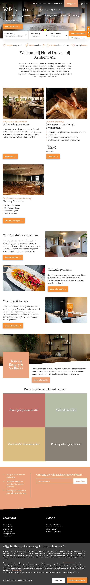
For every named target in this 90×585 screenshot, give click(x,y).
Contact (49, 3)
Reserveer (9, 156)
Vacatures (41, 3)
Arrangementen (24, 15)
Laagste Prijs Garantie (53, 531)
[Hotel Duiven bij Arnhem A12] (31, 12)
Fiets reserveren (8, 536)
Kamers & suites (12, 27)
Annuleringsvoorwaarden (54, 527)
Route (56, 3)
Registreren (83, 3)
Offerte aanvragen (13, 221)
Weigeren (58, 580)
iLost (61, 3)
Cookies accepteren (77, 580)
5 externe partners (68, 563)
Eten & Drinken (37, 15)
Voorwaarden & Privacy (54, 524)
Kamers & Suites (10, 15)
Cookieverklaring (16, 570)
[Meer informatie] (24, 278)
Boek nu (52, 156)
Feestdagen (76, 15)
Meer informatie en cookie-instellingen (17, 580)
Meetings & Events (52, 15)
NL (34, 3)
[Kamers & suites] (66, 245)
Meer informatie (57, 289)
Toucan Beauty (7, 524)
